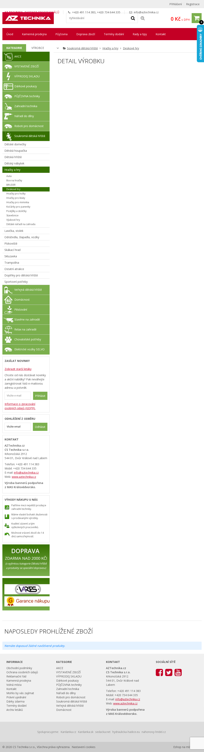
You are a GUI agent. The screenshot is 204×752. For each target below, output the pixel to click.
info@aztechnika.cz (146, 12)
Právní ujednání (16, 697)
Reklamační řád (16, 676)
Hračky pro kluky (15, 198)
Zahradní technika (25, 106)
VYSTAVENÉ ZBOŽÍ (26, 66)
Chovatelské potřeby (27, 339)
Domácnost (22, 299)
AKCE (17, 56)
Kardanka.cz (68, 732)
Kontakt (161, 34)
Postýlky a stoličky (16, 211)
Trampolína (11, 262)
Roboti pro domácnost (29, 126)
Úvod (9, 34)
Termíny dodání (114, 34)
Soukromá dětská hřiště (82, 48)
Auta (9, 176)
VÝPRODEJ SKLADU (27, 76)
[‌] (159, 672)
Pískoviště (10, 243)
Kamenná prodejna (34, 34)
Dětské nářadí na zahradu (20, 224)
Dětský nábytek (14, 163)
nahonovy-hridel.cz (154, 732)
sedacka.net (103, 732)
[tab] (14, 48)
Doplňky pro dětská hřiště (21, 275)
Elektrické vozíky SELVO (29, 349)
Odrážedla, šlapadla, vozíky (21, 237)
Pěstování (20, 309)
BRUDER (11, 185)
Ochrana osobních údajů (22, 672)
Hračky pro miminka (17, 202)
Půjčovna (61, 34)
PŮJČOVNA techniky (27, 96)
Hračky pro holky (16, 193)
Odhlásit (40, 427)
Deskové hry (131, 48)
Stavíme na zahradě (27, 319)
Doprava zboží (85, 34)
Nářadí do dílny (24, 116)
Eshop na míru (182, 747)
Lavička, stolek (13, 231)
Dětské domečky (15, 144)
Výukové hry (13, 220)
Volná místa (14, 685)
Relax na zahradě (25, 329)
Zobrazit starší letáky (18, 369)
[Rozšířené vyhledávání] (143, 18)
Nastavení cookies (83, 747)
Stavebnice (12, 215)
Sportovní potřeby (16, 282)
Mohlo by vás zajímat (20, 693)
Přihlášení (175, 4)
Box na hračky (14, 180)
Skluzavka (10, 256)
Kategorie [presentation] (14, 48)
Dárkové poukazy (25, 86)
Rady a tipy (140, 34)
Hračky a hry (110, 48)
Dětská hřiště (13, 157)
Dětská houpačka (15, 151)
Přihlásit (40, 396)
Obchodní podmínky (19, 668)
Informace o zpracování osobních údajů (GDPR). (20, 406)
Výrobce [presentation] (37, 48)
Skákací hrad (12, 250)
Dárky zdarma (15, 701)
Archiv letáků (14, 710)
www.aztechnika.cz (24, 477)
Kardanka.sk (85, 732)
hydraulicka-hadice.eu (126, 732)
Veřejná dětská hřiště (28, 289)
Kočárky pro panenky (18, 206)
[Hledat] (133, 18)
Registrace (193, 4)
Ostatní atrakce (14, 269)
